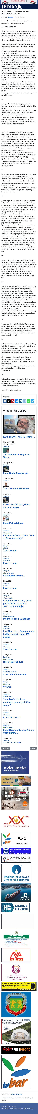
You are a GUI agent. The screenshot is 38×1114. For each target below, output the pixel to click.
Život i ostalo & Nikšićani (16, 488)
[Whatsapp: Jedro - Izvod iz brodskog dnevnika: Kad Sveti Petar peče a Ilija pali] (28, 401)
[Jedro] (11, 6)
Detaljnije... (6, 446)
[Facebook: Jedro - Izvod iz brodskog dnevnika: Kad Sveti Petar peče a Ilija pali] (5, 401)
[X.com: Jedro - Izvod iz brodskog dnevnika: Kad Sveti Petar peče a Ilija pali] (9, 401)
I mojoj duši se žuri (13, 662)
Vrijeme (7, 687)
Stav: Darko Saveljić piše (16, 473)
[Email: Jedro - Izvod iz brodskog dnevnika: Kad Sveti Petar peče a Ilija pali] (16, 401)
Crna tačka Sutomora (14, 674)
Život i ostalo (10, 550)
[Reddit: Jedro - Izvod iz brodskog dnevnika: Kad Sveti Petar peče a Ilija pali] (24, 401)
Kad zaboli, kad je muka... (19, 436)
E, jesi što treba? (11, 717)
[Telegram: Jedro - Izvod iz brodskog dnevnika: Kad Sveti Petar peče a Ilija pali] (32, 401)
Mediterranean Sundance (16, 618)
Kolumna (10, 17)
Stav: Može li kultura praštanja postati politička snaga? (17, 702)
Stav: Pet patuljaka (13, 523)
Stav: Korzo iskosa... (14, 575)
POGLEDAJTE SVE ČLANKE (12, 742)
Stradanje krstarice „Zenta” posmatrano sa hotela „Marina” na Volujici (17, 603)
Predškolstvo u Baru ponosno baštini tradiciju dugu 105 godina (18, 634)
